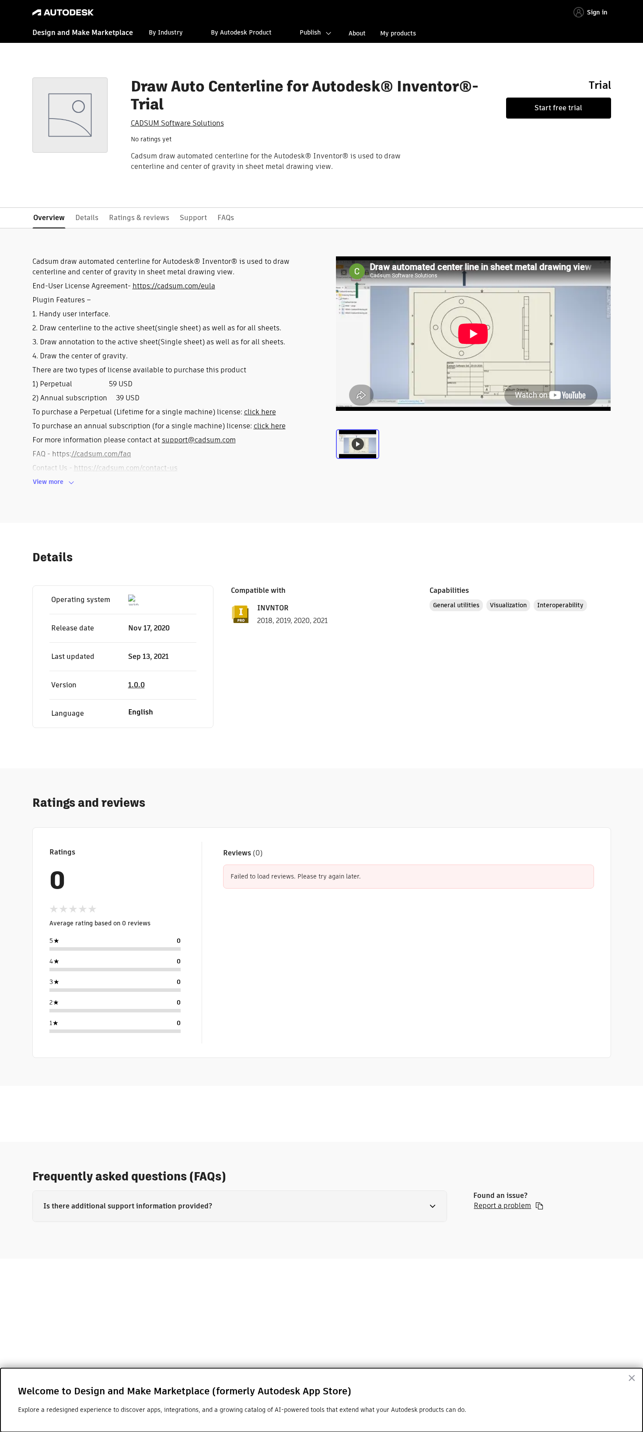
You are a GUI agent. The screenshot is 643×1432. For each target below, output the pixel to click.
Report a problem (502, 1206)
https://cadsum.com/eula (174, 286)
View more (48, 481)
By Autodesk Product (241, 32)
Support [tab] (193, 218)
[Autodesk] (63, 12)
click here (260, 412)
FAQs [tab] (225, 218)
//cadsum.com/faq (101, 454)
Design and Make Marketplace (82, 33)
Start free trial (558, 108)
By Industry (166, 32)
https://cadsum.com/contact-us (126, 468)
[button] (240, 1206)
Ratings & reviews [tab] (139, 218)
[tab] (357, 447)
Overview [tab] (49, 218)
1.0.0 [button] (136, 685)
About (357, 33)
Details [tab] (86, 218)
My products (398, 33)
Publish (310, 32)
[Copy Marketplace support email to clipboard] (539, 1205)
